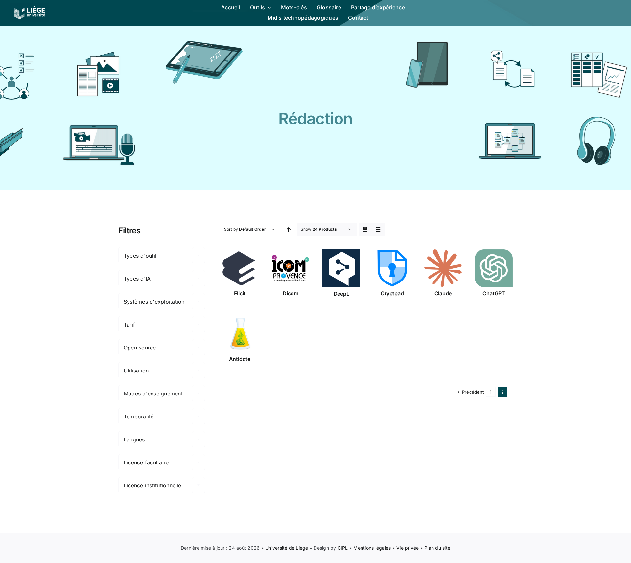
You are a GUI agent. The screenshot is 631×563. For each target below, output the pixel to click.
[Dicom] (291, 268)
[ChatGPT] (494, 268)
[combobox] (161, 255)
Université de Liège (286, 548)
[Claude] (443, 268)
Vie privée (407, 548)
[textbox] (162, 255)
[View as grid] (365, 229)
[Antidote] (240, 334)
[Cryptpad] (392, 268)
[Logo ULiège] (29, 6)
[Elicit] (240, 268)
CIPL (343, 548)
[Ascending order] (288, 229)
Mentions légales (372, 548)
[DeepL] (341, 268)
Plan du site (437, 548)
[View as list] (378, 229)
